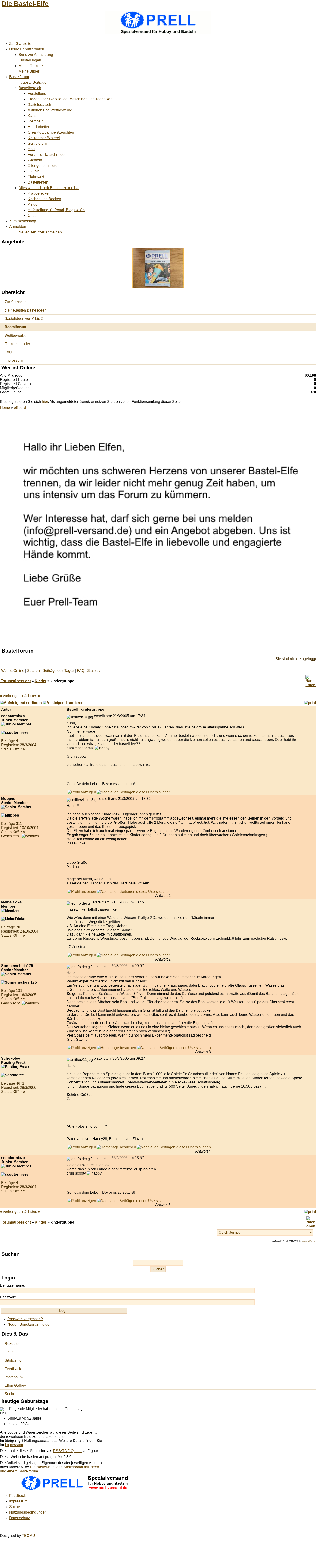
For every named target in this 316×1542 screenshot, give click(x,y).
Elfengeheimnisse (42, 166)
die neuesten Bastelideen (25, 310)
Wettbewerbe (15, 335)
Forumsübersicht (15, 681)
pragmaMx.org (309, 1241)
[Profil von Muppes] (82, 891)
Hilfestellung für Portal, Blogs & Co (56, 210)
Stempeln (35, 121)
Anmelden (17, 227)
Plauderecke (38, 193)
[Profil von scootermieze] (82, 792)
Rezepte (12, 1344)
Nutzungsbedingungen (28, 1512)
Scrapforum (37, 143)
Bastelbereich (30, 88)
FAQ (8, 352)
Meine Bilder (29, 71)
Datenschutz (19, 1518)
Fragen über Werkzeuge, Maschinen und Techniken (70, 99)
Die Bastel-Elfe (25, 3)
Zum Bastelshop (22, 221)
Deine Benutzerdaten (26, 49)
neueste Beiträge (32, 82)
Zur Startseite (20, 44)
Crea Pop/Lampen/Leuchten (51, 132)
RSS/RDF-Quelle (67, 1451)
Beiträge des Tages (58, 671)
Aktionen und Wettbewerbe (50, 110)
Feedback (13, 1369)
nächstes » (31, 696)
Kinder (33, 204)
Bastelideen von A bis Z (24, 319)
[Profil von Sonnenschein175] (82, 1048)
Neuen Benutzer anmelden (29, 1324)
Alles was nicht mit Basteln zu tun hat (49, 188)
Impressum (14, 360)
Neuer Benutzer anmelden (40, 232)
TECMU (28, 1536)
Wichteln (35, 160)
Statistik (93, 671)
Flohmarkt (36, 177)
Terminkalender (17, 344)
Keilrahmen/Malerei (44, 138)
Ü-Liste (34, 171)
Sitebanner (14, 1360)
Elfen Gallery (15, 1385)
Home (5, 408)
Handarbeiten (39, 127)
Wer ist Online (12, 671)
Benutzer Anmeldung (36, 55)
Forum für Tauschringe (46, 154)
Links (9, 1352)
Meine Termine (31, 66)
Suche (10, 1394)
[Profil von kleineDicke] (82, 955)
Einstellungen (30, 60)
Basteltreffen (38, 182)
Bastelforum (19, 77)
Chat (32, 215)
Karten (33, 116)
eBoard (20, 408)
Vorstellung (37, 93)
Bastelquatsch (39, 105)
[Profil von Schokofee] (82, 1147)
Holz (31, 149)
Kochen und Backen (44, 199)
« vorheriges (10, 696)
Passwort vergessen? (25, 1319)
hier (45, 402)
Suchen (33, 671)
